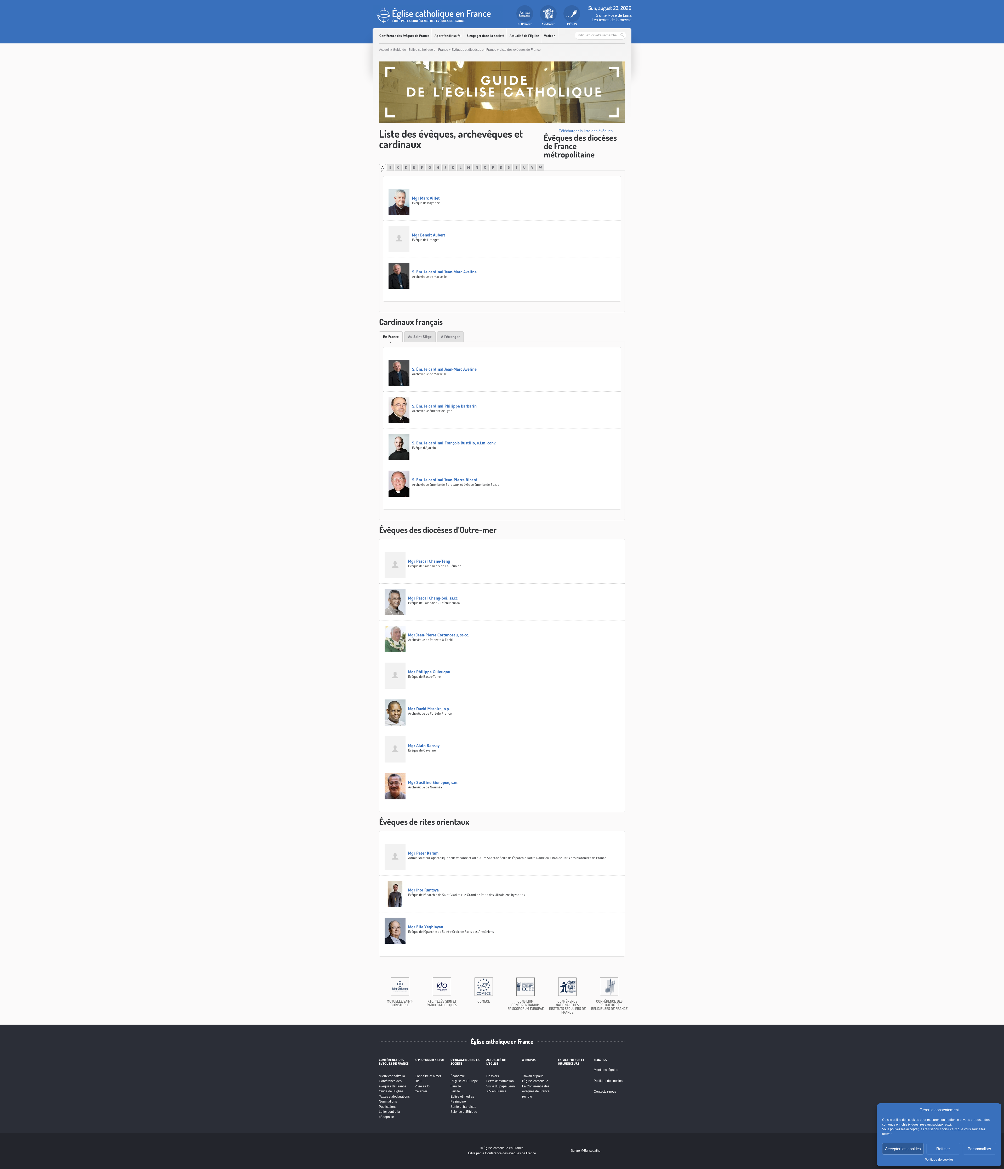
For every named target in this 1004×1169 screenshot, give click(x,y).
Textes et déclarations (394, 1096)
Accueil (384, 50)
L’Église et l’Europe (464, 1081)
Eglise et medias (462, 1096)
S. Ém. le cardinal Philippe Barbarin (444, 406)
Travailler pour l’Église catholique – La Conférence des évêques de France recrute (536, 1086)
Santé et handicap (463, 1107)
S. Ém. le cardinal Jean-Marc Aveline (444, 271)
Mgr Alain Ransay (424, 745)
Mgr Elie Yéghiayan (425, 926)
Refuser (943, 1149)
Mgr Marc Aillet (426, 198)
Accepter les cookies (903, 1149)
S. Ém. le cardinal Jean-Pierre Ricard (444, 479)
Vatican (550, 36)
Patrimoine (458, 1101)
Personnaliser (979, 1149)
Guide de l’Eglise (391, 1091)
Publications (387, 1107)
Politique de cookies (939, 1159)
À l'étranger (450, 336)
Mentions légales (606, 1070)
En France (391, 336)
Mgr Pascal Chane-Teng (429, 561)
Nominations (388, 1101)
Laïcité (455, 1091)
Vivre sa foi (422, 1086)
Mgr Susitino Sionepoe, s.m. (433, 782)
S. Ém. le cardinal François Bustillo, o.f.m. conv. (454, 442)
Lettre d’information (500, 1081)
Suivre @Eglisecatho (586, 1151)
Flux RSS (600, 1060)
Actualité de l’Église (524, 36)
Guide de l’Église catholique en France (420, 50)
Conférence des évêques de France (404, 36)
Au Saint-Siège (420, 336)
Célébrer (421, 1091)
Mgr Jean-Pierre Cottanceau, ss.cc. (438, 634)
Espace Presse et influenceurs (571, 1061)
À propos (529, 1060)
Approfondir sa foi (448, 36)
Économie (457, 1076)
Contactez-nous (605, 1091)
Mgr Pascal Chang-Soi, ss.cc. (433, 598)
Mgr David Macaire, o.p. (429, 708)
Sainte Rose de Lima (613, 15)
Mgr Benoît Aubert (428, 235)
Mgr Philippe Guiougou (429, 671)
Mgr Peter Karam (423, 853)
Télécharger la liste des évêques (586, 131)
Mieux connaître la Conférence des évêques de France (392, 1081)
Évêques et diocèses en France (474, 50)
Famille (455, 1086)
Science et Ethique (463, 1112)
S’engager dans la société (485, 36)
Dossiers (492, 1076)
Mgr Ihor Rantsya (423, 890)
